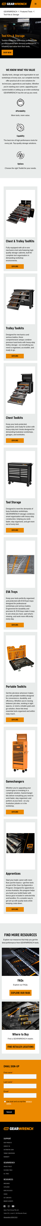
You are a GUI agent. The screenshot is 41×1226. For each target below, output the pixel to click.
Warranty (6, 1157)
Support (7, 1138)
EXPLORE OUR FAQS (20, 993)
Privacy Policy (8, 1166)
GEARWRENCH (10, 12)
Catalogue (7, 1187)
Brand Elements (8, 1201)
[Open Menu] (35, 4)
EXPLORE (15, 266)
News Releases (8, 1190)
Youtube (13, 1206)
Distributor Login (9, 1150)
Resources (8, 1179)
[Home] (14, 4)
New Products (8, 1143)
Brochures (7, 1183)
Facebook (4, 1206)
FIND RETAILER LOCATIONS (20, 1046)
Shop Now (7, 52)
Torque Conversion (9, 1153)
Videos (5, 1194)
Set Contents (7, 1198)
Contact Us (7, 1146)
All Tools (6, 1174)
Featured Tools (26, 12)
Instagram (9, 1206)
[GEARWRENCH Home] (19, 1129)
